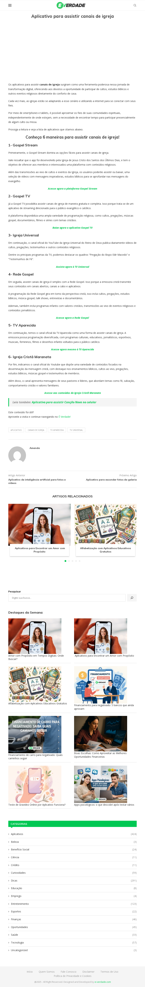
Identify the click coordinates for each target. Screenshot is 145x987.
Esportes (74, 911)
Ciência (74, 857)
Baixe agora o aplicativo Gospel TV (72, 227)
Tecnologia (74, 942)
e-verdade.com (103, 981)
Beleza (74, 841)
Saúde (74, 934)
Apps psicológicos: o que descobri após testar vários (104, 804)
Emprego (74, 896)
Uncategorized (74, 950)
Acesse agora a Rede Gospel (72, 317)
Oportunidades (74, 927)
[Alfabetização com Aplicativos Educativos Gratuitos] (105, 525)
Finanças (74, 919)
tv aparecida (57, 430)
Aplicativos (74, 834)
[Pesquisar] (132, 598)
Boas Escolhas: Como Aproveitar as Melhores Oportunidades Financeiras (100, 754)
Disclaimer (88, 971)
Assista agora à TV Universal (72, 266)
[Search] (135, 5)
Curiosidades (74, 872)
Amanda (35, 448)
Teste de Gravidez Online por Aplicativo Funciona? (36, 804)
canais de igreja (36, 430)
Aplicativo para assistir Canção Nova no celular (64, 402)
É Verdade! (65, 416)
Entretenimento (74, 903)
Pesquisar (14, 591)
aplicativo (16, 430)
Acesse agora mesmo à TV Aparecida (72, 349)
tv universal (76, 430)
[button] (13, 533)
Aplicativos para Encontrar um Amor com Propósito (39, 550)
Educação (74, 888)
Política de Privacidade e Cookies (72, 976)
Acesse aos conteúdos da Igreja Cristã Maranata (72, 393)
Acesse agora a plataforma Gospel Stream (72, 188)
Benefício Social (74, 849)
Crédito (74, 865)
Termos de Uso (109, 971)
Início (30, 971)
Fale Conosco (68, 971)
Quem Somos (47, 971)
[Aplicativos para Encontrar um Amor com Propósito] (39, 525)
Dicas (74, 880)
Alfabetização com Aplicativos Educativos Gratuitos (105, 550)
